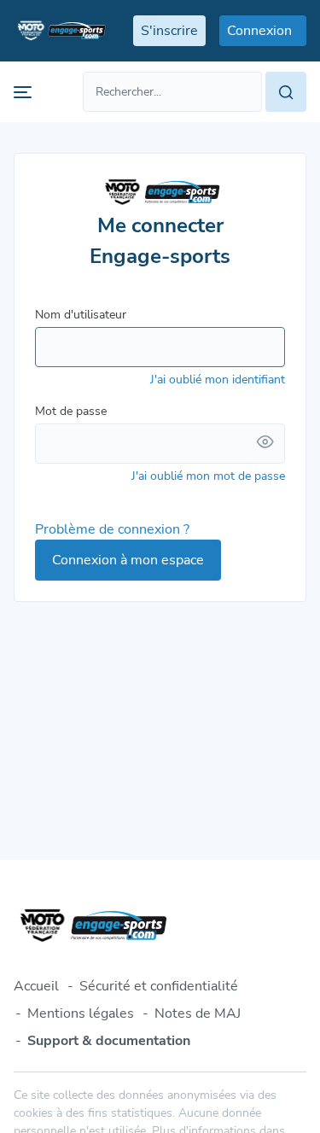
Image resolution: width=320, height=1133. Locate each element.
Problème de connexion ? (112, 529)
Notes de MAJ (197, 1013)
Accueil (36, 986)
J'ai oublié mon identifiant (217, 379)
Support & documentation (108, 1040)
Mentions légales (80, 1013)
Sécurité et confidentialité (158, 986)
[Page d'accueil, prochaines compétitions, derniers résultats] (60, 31)
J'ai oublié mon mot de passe (208, 476)
